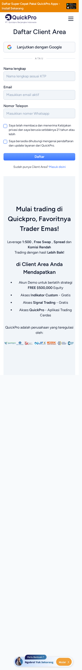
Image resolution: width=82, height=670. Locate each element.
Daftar (39, 157)
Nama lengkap (14, 68)
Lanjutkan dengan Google (39, 47)
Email (7, 87)
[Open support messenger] (44, 661)
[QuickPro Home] (20, 18)
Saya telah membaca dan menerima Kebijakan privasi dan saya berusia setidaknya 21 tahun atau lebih (42, 130)
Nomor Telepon (15, 106)
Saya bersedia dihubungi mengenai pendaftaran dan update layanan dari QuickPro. (41, 143)
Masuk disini (57, 167)
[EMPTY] (71, 6)
